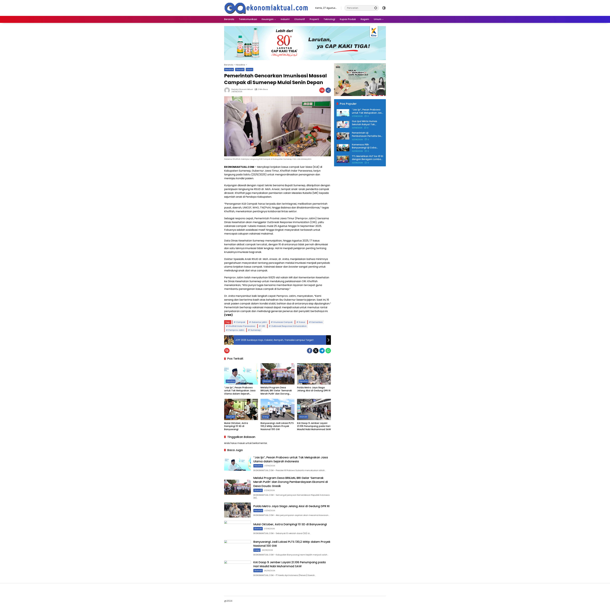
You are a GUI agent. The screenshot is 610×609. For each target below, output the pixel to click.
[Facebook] (309, 350)
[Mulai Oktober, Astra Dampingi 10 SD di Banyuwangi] (241, 409)
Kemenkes (317, 322)
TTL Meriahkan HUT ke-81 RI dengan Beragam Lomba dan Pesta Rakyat (367, 158)
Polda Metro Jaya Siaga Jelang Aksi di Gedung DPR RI (314, 389)
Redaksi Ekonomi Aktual (242, 89)
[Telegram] (322, 350)
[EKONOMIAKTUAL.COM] (266, 7)
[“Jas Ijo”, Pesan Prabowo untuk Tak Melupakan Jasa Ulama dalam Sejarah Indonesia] (241, 373)
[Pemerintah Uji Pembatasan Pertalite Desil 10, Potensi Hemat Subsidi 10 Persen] (343, 135)
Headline (229, 69)
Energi (265, 416)
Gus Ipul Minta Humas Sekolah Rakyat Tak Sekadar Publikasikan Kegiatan (364, 123)
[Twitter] (316, 350)
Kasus (302, 322)
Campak (240, 322)
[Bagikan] (328, 90)
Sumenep (256, 330)
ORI (263, 326)
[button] (376, 7)
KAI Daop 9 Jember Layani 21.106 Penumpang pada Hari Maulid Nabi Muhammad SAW (314, 426)
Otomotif (240, 69)
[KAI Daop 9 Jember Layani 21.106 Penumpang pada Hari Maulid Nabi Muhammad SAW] (314, 409)
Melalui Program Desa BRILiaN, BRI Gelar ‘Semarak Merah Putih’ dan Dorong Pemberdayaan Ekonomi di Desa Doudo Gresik (276, 390)
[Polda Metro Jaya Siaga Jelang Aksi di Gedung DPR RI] (314, 373)
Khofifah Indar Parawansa (241, 326)
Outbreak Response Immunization (289, 326)
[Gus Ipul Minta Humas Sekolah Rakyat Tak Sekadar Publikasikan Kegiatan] (343, 124)
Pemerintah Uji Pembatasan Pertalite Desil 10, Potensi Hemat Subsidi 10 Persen (367, 134)
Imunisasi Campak (283, 322)
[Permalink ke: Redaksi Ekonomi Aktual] (227, 90)
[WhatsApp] (328, 350)
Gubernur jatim (259, 322)
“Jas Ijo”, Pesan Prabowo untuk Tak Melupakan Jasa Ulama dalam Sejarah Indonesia (239, 390)
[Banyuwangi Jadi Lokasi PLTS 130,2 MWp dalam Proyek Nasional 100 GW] (277, 409)
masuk (241, 443)
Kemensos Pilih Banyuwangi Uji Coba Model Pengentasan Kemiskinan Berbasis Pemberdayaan (364, 146)
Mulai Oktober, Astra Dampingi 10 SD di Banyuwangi (236, 426)
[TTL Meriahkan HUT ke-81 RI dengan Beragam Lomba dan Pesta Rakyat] (343, 159)
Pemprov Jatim (236, 330)
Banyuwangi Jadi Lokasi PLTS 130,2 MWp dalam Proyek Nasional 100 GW (277, 426)
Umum (249, 69)
